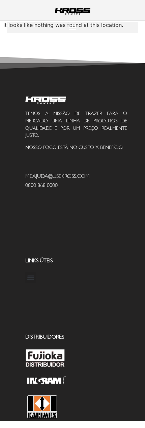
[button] (72, 27)
